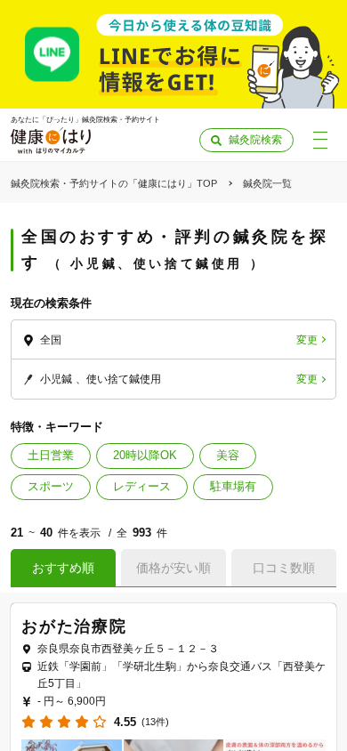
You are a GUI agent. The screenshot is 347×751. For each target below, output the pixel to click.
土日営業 (51, 455)
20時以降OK (145, 455)
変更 (307, 340)
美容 (227, 455)
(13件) (155, 722)
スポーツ (51, 486)
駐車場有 (233, 486)
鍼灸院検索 (255, 139)
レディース (142, 486)
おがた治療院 (74, 626)
